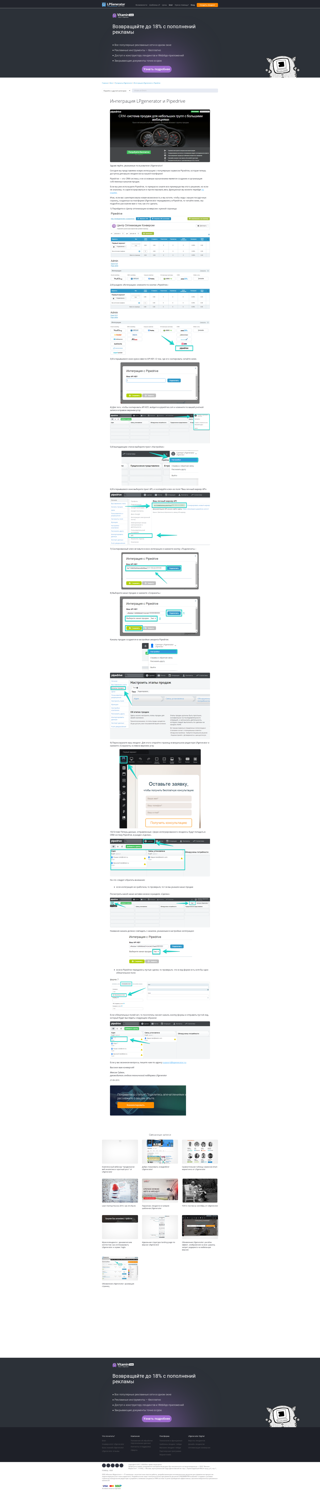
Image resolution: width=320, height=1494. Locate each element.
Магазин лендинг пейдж (170, 1447)
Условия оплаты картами (111, 1488)
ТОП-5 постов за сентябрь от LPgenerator (200, 1206)
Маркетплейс (165, 1454)
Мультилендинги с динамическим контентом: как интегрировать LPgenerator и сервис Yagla (117, 1244)
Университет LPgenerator (113, 1444)
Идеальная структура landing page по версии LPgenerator (158, 1243)
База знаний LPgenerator (113, 1447)
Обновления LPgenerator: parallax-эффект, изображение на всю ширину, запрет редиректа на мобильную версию (198, 1246)
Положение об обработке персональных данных (142, 1441)
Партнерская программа (170, 1451)
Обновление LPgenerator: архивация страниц (118, 1285)
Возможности (141, 5)
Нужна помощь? (182, 5)
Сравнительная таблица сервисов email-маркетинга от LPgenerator (200, 1168)
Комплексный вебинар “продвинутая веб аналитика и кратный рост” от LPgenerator (118, 1169)
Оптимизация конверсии (199, 1447)
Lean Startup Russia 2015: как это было (119, 1206)
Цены (164, 5)
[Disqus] (160, 1323)
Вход (193, 5)
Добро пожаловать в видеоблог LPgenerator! (155, 1168)
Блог (104, 1440)
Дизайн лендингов (196, 1444)
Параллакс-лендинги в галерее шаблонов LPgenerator (155, 1207)
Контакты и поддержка (141, 1446)
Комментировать (135, 1105)
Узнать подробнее (157, 69)
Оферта (134, 1450)
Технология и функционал (171, 1440)
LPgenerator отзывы (110, 1451)
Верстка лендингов (196, 1440)
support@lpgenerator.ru (174, 1062)
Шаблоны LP (154, 5)
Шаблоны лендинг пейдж (171, 1444)
